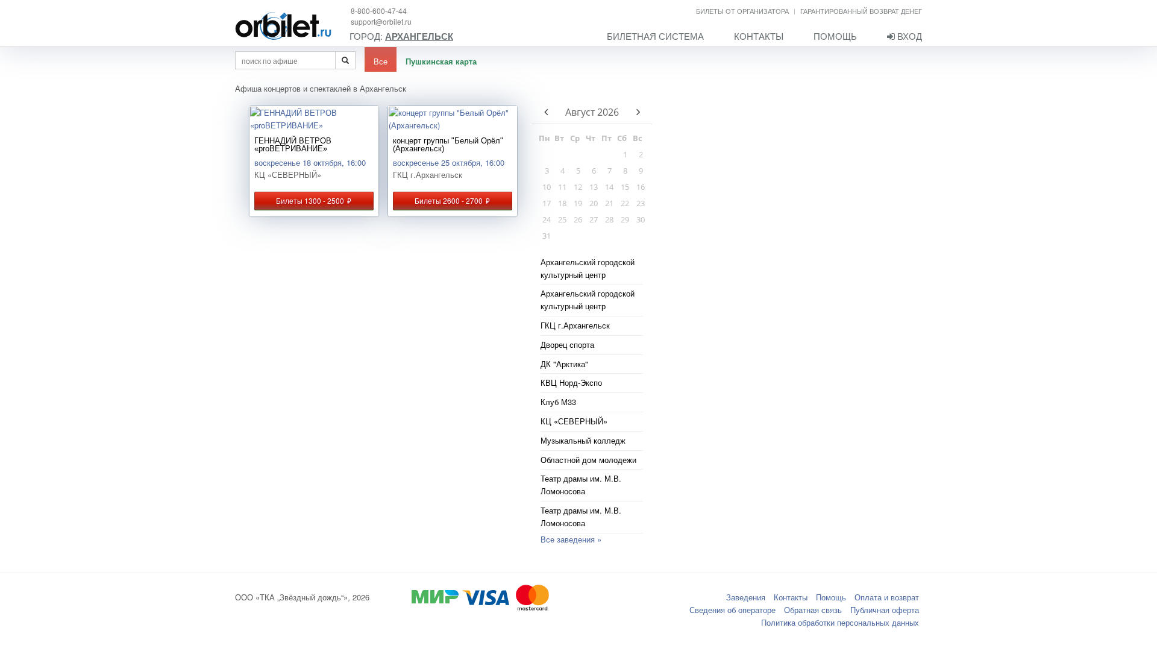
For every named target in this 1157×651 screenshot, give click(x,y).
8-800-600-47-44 (379, 10)
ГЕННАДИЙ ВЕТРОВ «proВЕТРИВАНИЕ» (292, 144)
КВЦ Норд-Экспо (571, 382)
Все (380, 61)
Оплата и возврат (886, 597)
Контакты (758, 36)
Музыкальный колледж (583, 440)
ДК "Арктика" (564, 364)
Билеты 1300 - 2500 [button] (314, 200)
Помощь (835, 36)
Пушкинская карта (441, 61)
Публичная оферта (884, 609)
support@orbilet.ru (381, 21)
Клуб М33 (558, 401)
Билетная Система (655, 36)
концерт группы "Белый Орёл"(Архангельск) (448, 144)
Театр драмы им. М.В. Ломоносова (581, 485)
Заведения (745, 597)
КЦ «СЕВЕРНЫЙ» (574, 421)
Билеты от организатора (742, 11)
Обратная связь (813, 609)
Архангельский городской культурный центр (588, 268)
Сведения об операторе (732, 609)
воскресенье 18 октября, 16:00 (310, 162)
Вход (908, 36)
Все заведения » (571, 539)
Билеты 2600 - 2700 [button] (453, 200)
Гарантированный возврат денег (861, 11)
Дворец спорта (567, 344)
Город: (401, 36)
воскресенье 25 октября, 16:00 (448, 162)
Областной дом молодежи (588, 459)
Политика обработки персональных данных (840, 622)
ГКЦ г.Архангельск (575, 325)
